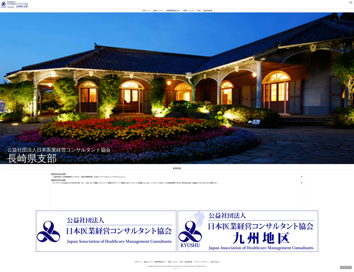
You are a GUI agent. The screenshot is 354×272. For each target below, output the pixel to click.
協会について (158, 11)
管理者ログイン (177, 268)
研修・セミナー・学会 (192, 11)
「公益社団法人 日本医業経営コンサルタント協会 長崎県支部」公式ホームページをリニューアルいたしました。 (89, 177)
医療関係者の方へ (173, 11)
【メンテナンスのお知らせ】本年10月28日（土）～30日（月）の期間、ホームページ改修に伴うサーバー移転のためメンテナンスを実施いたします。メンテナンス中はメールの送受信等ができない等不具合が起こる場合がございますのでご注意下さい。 (135, 183)
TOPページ (146, 11)
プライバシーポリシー (201, 262)
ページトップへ (346, 267)
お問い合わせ (215, 262)
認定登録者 (208, 11)
